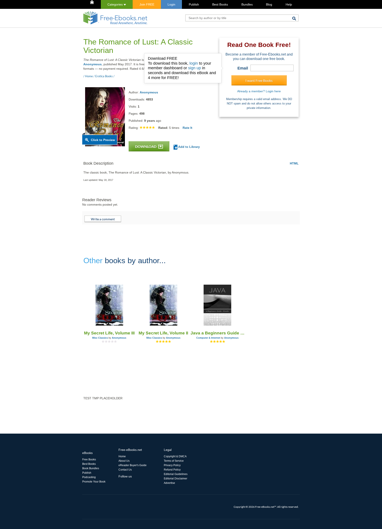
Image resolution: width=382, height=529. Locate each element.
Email (242, 68)
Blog (269, 4)
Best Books (220, 4)
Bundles (247, 4)
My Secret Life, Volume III (109, 333)
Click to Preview (103, 140)
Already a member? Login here (259, 91)
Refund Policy (172, 469)
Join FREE (146, 4)
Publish (194, 4)
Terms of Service (174, 460)
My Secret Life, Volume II (163, 333)
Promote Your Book (93, 481)
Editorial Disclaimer (175, 478)
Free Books (89, 459)
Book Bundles (90, 468)
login (193, 63)
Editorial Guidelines (175, 474)
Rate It (187, 127)
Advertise (169, 483)
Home (122, 456)
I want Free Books (259, 80)
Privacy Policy (172, 465)
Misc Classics (100, 337)
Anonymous (92, 64)
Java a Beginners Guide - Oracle (218, 333)
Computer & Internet (208, 337)
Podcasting (89, 477)
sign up (194, 68)
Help (289, 4)
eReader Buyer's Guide (132, 465)
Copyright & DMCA (175, 456)
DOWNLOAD (146, 146)
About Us (124, 460)
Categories (115, 4)
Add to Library (189, 147)
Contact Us (125, 469)
